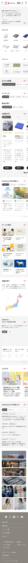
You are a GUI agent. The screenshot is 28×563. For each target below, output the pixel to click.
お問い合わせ (6, 547)
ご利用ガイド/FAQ (21, 545)
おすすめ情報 (5, 533)
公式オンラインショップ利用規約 (9, 552)
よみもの (4, 536)
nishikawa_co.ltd (8, 200)
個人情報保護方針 (5, 555)
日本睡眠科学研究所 (8, 542)
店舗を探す (5, 526)
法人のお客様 (6, 545)
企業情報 (18, 542)
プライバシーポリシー (6, 558)
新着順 (4, 331)
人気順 (9, 331)
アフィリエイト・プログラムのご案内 (10, 561)
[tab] (8, 84)
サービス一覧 (5, 529)
